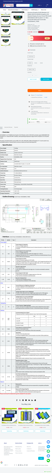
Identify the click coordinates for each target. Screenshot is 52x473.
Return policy (18, 448)
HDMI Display (34, 9)
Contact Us (29, 448)
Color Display (25, 9)
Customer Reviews (31, 450)
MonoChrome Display (13, 9)
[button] (5, 13)
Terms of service (18, 453)
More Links (43, 9)
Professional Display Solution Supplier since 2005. (13, 1)
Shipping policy (18, 446)
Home (4, 9)
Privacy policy (18, 450)
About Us (29, 446)
